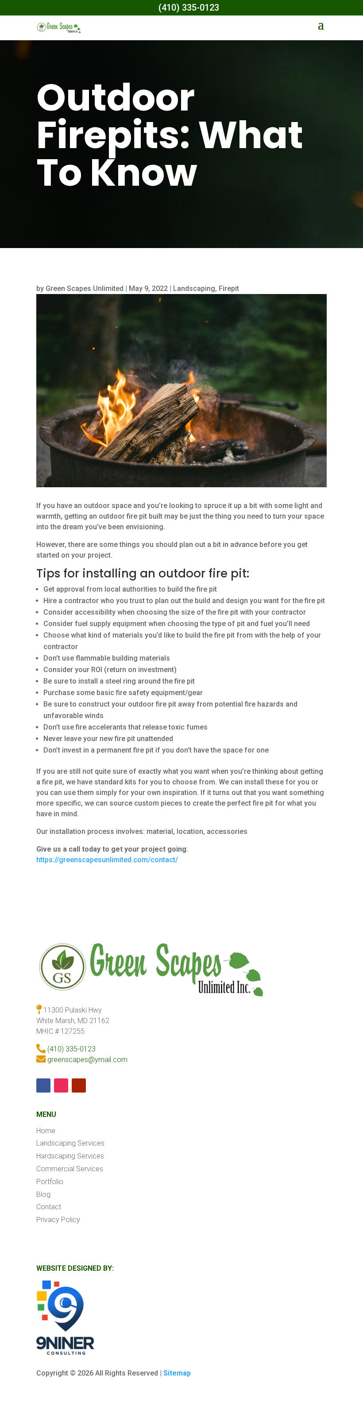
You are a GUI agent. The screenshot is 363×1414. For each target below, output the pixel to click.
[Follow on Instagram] (61, 1085)
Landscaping (194, 288)
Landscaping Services (70, 1143)
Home (45, 1131)
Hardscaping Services (70, 1156)
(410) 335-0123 (71, 1049)
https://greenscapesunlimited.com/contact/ (107, 860)
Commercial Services (69, 1169)
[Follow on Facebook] (43, 1085)
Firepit (229, 288)
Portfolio (49, 1181)
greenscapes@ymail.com (87, 1059)
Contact (48, 1207)
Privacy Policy (58, 1219)
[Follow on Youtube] (79, 1085)
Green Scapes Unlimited (85, 288)
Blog (43, 1194)
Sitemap (177, 1373)
